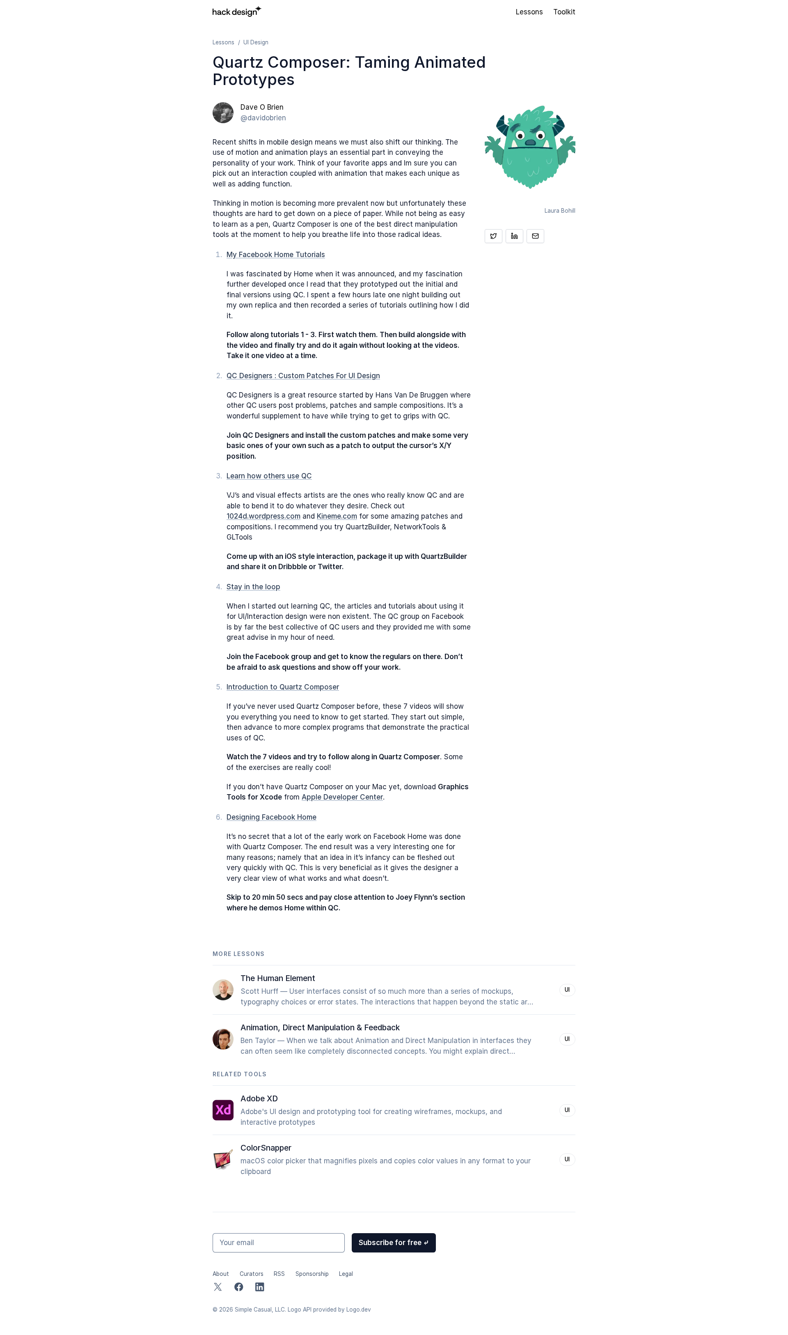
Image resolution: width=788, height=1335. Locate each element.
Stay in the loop (253, 587)
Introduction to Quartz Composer (283, 687)
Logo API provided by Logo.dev (329, 1309)
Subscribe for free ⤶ (394, 1242)
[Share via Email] (535, 236)
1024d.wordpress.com (263, 516)
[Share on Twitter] (493, 236)
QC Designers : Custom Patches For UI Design (303, 376)
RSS (279, 1274)
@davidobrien (263, 118)
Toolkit (564, 12)
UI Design (255, 42)
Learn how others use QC (269, 476)
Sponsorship (312, 1274)
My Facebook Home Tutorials (276, 254)
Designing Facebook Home (271, 817)
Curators (251, 1274)
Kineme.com (337, 516)
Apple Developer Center (342, 797)
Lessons (529, 12)
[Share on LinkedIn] (514, 236)
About (221, 1274)
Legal (346, 1274)
